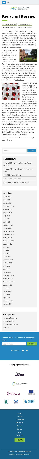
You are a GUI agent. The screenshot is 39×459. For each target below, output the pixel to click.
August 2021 (7, 244)
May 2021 (6, 253)
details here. (19, 80)
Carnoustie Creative (25, 454)
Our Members (19, 420)
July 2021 (6, 247)
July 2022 (6, 216)
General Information (9, 24)
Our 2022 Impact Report (12, 175)
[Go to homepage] (19, 8)
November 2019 (8, 275)
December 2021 (8, 231)
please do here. (7, 140)
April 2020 (6, 269)
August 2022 (7, 212)
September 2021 (8, 241)
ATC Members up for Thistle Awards (16, 182)
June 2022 (6, 219)
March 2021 (7, 257)
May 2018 (6, 294)
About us (19, 416)
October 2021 (8, 238)
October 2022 (8, 209)
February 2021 (8, 260)
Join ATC (20, 440)
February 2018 (8, 301)
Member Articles (8, 321)
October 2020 (8, 263)
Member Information (25, 24)
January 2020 (7, 272)
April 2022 (6, 222)
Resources (19, 423)
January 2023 (7, 203)
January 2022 (7, 228)
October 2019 (8, 279)
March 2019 (7, 288)
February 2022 (8, 225)
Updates (6, 327)
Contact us (19, 435)
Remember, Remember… (12, 179)
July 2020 (6, 266)
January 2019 (7, 291)
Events (19, 426)
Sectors (19, 429)
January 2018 (7, 304)
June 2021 (6, 250)
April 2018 (6, 298)
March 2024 (7, 197)
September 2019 (8, 282)
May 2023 (6, 200)
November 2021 (8, 235)
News (19, 432)
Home (19, 413)
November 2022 (8, 206)
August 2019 (7, 285)
